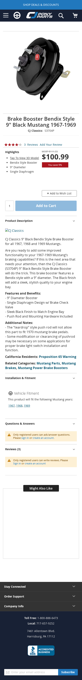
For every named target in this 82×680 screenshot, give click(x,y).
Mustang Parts (48, 363)
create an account (43, 438)
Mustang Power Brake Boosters (43, 368)
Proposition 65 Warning (57, 356)
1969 (27, 405)
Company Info (14, 606)
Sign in (17, 463)
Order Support (14, 596)
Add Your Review (51, 144)
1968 (19, 405)
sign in (25, 438)
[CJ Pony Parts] (39, 15)
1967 (11, 405)
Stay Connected (15, 586)
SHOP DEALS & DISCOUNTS (41, 5)
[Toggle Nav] (6, 15)
